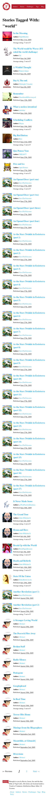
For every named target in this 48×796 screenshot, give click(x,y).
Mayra (21, 123)
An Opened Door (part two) (26, 194)
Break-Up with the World (25, 545)
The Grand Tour (20, 514)
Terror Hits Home (21, 714)
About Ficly (12, 793)
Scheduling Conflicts (22, 119)
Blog (42, 6)
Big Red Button (20, 135)
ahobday (22, 110)
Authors (15, 6)
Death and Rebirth (22, 560)
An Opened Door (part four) (26, 221)
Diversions (18, 753)
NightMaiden (24, 37)
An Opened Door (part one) (26, 179)
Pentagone (18, 672)
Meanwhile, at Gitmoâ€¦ (24, 740)
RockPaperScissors (25, 549)
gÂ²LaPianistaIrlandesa (27, 505)
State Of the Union (22, 576)
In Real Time (19, 699)
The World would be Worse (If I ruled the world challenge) (28, 50)
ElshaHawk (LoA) (25, 580)
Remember (18, 93)
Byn (20, 139)
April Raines (23, 167)
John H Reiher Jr (25, 518)
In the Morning (20, 33)
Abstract (22, 624)
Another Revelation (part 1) (26, 591)
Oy (20, 55)
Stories (22, 6)
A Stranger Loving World (25, 620)
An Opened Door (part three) (27, 207)
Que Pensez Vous (21, 150)
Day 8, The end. (20, 80)
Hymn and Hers (20, 529)
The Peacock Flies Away (24, 633)
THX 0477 (22, 154)
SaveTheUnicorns (25, 183)
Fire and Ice (19, 163)
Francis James (24, 71)
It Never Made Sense (23, 501)
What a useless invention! (25, 106)
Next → (36, 771)
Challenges (30, 6)
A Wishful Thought (22, 67)
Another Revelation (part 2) (26, 604)
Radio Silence (19, 659)
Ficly (6, 6)
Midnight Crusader (25, 84)
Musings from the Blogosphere (27, 727)
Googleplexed (19, 685)
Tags (37, 6)
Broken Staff (19, 646)
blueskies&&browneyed (27, 97)
